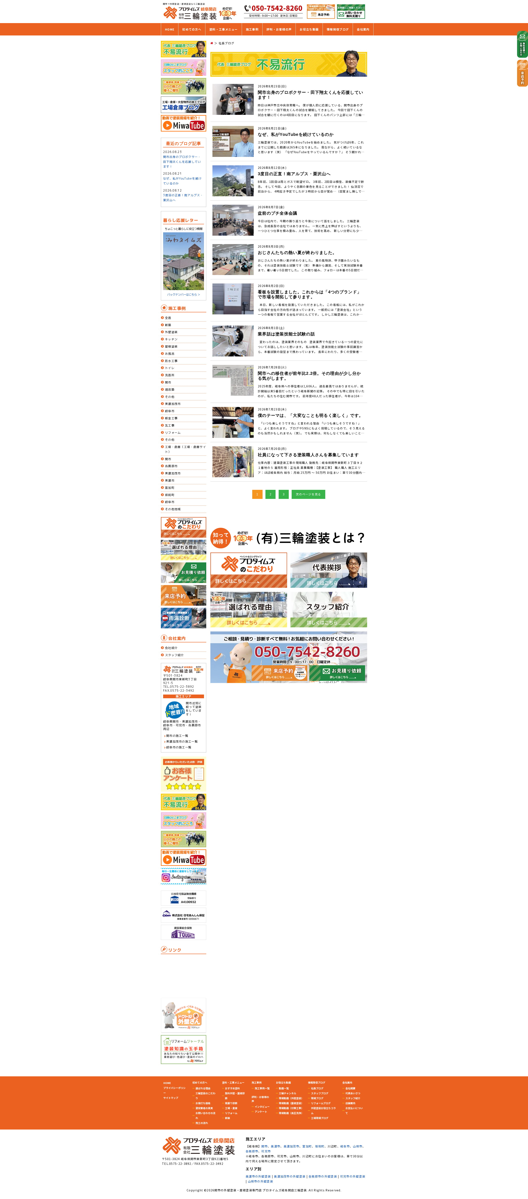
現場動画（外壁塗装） (291, 1098)
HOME (169, 29)
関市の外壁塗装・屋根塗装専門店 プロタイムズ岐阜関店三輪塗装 (260, 1190)
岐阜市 (169, 411)
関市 (168, 382)
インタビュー (262, 1106)
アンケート (261, 1111)
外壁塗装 (171, 332)
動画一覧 (284, 1088)
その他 (169, 397)
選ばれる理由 (203, 1088)
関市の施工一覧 (177, 736)
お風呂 (169, 354)
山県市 (357, 1146)
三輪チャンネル (287, 1093)
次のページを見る (308, 494)
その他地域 (173, 509)
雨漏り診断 (231, 1103)
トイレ (169, 368)
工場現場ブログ (319, 1118)
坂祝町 (169, 495)
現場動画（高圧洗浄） (291, 1113)
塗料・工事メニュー (223, 29)
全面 (168, 318)
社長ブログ (317, 1088)
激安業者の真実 (204, 1108)
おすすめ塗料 (232, 1088)
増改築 (169, 389)
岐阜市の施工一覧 (178, 747)
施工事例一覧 (262, 1088)
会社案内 (363, 29)
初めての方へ (191, 29)
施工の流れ (202, 1123)
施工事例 (252, 29)
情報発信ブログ (338, 29)
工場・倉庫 (231, 1108)
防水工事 (171, 361)
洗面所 (169, 375)
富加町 (169, 488)
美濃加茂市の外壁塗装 (289, 1176)
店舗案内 (350, 1103)
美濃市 (169, 480)
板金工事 (171, 418)
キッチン (171, 339)
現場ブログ (317, 1098)
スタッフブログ (319, 1093)
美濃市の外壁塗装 (258, 1176)
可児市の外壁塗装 (352, 1176)
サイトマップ (170, 1097)
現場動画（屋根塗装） (291, 1103)
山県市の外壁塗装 (260, 1181)
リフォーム (173, 433)
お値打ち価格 (203, 1103)
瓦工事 (169, 425)
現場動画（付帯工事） (291, 1108)
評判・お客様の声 (279, 29)
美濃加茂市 (173, 404)
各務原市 (171, 466)
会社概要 (350, 1088)
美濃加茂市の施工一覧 (182, 741)
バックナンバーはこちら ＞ (183, 294)
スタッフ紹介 (174, 655)
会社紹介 (171, 648)
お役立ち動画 (309, 29)
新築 (168, 325)
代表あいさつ (352, 1093)
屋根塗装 (171, 346)
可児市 (266, 1151)
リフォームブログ (321, 1103)
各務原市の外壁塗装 (323, 1176)
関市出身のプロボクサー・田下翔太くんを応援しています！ (182, 162)
